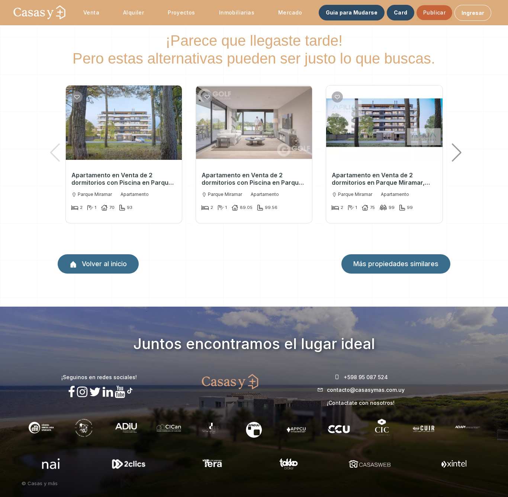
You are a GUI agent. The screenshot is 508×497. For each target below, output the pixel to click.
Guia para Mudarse (351, 12)
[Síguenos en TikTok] (129, 390)
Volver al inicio (103, 264)
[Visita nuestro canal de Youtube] (120, 392)
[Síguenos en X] (95, 392)
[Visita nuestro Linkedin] (108, 392)
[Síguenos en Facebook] (71, 392)
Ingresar (473, 13)
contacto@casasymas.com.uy (366, 390)
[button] (456, 152)
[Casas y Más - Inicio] (39, 12)
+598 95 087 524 (366, 377)
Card (400, 12)
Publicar (434, 12)
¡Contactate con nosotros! (361, 403)
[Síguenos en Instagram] (82, 392)
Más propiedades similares (395, 264)
